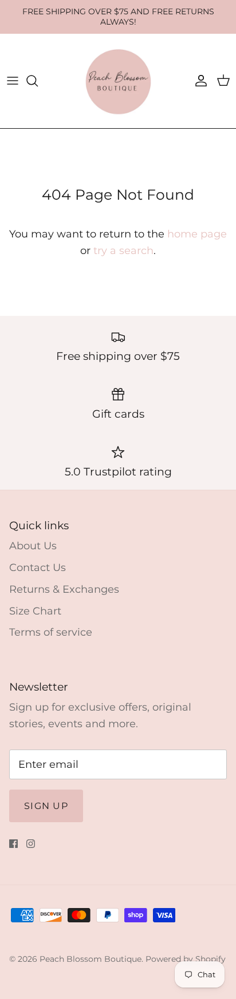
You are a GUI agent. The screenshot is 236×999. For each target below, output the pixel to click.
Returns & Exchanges (64, 589)
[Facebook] (13, 843)
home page (197, 234)
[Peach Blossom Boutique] (118, 80)
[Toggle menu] (12, 80)
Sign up (46, 805)
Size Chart (35, 611)
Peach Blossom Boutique (90, 959)
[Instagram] (30, 843)
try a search (123, 250)
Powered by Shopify (185, 959)
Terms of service (50, 632)
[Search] (37, 80)
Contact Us (37, 567)
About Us (33, 546)
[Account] (198, 80)
